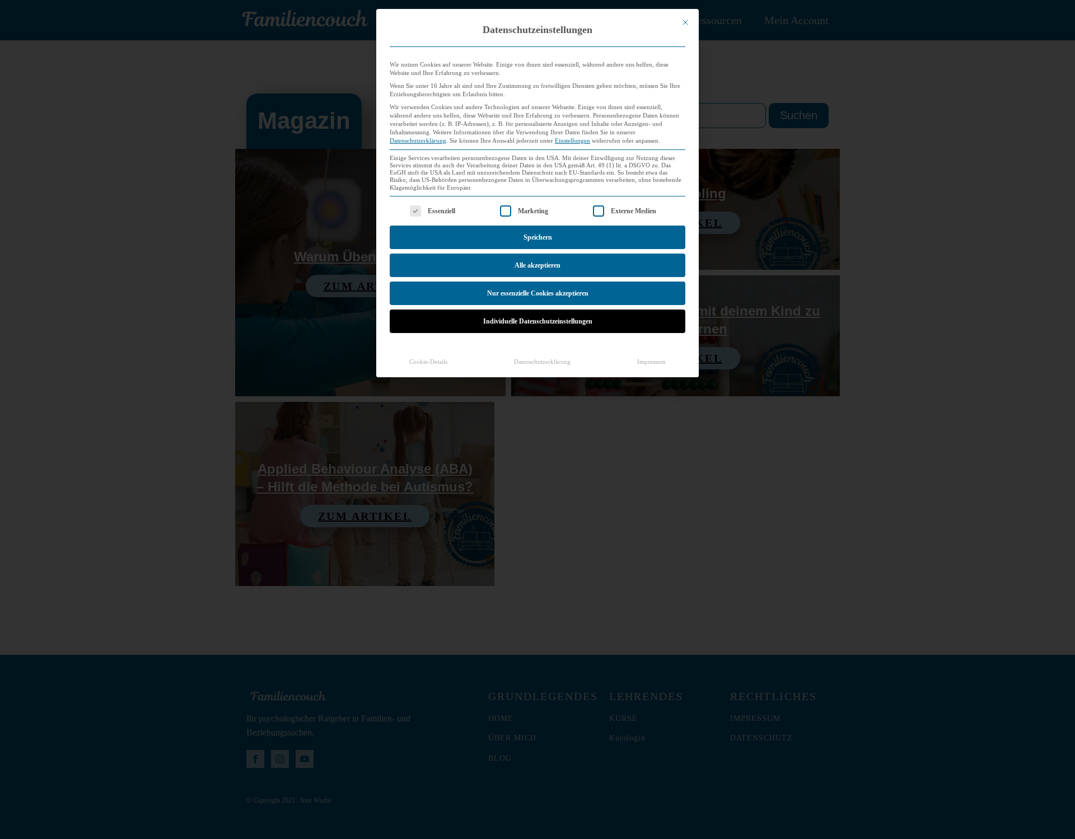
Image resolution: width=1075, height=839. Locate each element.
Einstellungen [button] (572, 141)
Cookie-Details (428, 362)
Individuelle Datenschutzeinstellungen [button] (537, 321)
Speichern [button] (538, 237)
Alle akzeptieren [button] (537, 265)
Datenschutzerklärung (418, 141)
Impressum (651, 362)
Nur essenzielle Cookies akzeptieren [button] (537, 293)
